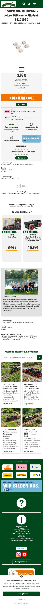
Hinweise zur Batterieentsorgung (21, 538)
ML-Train (4, 336)
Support (22, 509)
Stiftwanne (16, 339)
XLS (9, 336)
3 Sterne (21, 154)
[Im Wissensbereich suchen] (39, 357)
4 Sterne (24, 154)
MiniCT (17, 338)
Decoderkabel (24, 338)
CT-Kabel (11, 338)
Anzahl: (21, 88)
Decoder (20, 336)
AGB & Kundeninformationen (21, 533)
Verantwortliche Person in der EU (21, 206)
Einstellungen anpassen (21, 603)
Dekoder (26, 336)
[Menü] (40, 4)
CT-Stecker (33, 336)
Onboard (14, 336)
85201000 (4, 338)
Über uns (21, 536)
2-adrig (32, 338)
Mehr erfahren (25, 588)
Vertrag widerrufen (21, 562)
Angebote (21, 528)
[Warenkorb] (34, 4)
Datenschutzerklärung (21, 531)
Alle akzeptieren (21, 594)
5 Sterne (27, 154)
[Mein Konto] (29, 4)
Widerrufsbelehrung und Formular (21, 540)
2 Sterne (18, 154)
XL (11, 339)
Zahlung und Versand (21, 529)
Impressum (21, 535)
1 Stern (16, 154)
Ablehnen (21, 599)
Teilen (23, 105)
